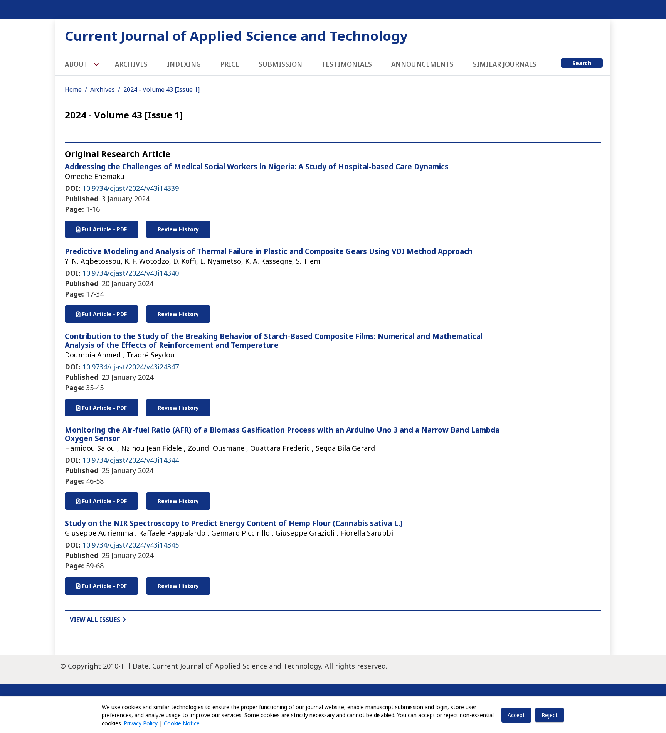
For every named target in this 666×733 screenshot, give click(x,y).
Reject (550, 715)
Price (229, 64)
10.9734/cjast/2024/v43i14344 (130, 460)
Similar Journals (504, 64)
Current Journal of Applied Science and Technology (236, 36)
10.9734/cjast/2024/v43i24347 (130, 366)
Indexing (184, 64)
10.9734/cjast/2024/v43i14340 (130, 273)
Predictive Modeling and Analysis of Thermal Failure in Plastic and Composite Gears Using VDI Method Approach (269, 251)
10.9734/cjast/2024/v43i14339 (130, 188)
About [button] (77, 64)
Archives (131, 64)
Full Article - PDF (104, 229)
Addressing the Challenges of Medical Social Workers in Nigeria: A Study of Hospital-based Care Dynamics (257, 167)
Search (581, 63)
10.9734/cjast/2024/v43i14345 (130, 544)
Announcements (422, 64)
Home (73, 89)
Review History (178, 229)
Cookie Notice (182, 723)
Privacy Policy (141, 723)
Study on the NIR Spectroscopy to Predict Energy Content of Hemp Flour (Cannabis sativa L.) (234, 523)
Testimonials (346, 64)
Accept (516, 715)
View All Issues (96, 619)
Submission (280, 64)
